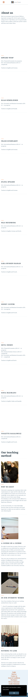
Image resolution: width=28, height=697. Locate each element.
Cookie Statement (14, 683)
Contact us (14, 676)
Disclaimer (14, 679)
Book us (14, 674)
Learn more (6, 689)
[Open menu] (3, 2)
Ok (14, 693)
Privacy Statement (14, 681)
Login (14, 672)
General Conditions (14, 677)
